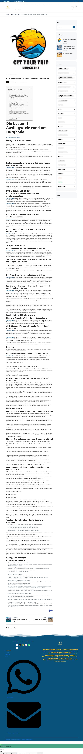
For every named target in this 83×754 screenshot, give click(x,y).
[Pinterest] (26, 645)
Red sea (60, 156)
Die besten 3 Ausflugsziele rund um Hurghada (15, 89)
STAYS (60, 177)
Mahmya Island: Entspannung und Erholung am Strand (18, 111)
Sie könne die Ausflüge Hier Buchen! (13, 137)
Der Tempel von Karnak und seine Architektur (17, 98)
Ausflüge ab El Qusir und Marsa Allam (65, 96)
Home (7, 14)
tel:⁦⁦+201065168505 (7, 1)
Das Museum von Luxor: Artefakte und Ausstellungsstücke (19, 94)
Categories (59, 64)
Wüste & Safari (62, 186)
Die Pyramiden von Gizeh (13, 90)
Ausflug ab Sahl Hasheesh (64, 86)
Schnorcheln (62, 169)
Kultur (60, 126)
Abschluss (10, 114)
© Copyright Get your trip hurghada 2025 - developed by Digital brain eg (19, 739)
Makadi (60, 139)
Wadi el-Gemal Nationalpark (13, 103)
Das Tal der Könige (63, 100)
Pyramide (61, 147)
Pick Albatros (62, 143)
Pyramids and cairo (63, 152)
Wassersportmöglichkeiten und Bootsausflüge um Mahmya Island (19, 113)
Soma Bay (61, 173)
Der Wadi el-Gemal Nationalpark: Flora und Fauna (17, 107)
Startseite (17, 5)
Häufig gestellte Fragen (14, 118)
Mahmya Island (11, 110)
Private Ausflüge (35, 5)
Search (58, 22)
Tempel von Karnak (12, 97)
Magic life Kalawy (63, 130)
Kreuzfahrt (61, 122)
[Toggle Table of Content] (30, 88)
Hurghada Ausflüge (46, 5)
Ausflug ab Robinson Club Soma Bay (65, 78)
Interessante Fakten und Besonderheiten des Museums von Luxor (19, 96)
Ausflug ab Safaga (63, 82)
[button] (76, 6)
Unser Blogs (18, 10)
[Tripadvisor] (23, 645)
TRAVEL (60, 182)
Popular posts (60, 34)
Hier (18, 135)
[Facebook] (17, 645)
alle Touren (25, 5)
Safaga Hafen (61, 160)
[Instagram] (20, 645)
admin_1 (12, 81)
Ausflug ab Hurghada (15, 14)
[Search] (73, 27)
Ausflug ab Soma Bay (63, 91)
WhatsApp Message (21, 753)
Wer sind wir (57, 5)
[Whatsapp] (29, 645)
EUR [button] (72, 6)
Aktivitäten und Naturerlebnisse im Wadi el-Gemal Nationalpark (19, 105)
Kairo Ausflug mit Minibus (67, 53)
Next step (12, 106)
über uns (6, 656)
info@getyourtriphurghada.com (20, 1)
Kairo (60, 117)
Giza (60, 109)
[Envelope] (17, 648)
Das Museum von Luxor (13, 93)
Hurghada (61, 113)
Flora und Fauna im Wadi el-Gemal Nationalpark (17, 104)
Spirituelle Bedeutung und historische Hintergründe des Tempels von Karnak (21, 102)
